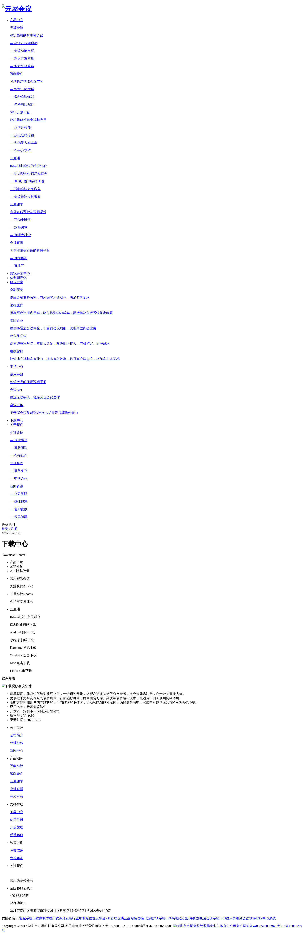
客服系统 (25, 918)
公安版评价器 (189, 918)
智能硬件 (16, 773)
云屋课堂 (16, 781)
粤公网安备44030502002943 (256, 926)
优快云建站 (125, 918)
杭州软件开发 (59, 918)
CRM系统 (172, 918)
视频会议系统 (209, 918)
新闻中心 (16, 750)
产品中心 (16, 20)
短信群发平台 (95, 918)
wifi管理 (111, 918)
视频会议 (16, 766)
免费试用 (16, 850)
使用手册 (16, 819)
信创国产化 (18, 278)
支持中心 (16, 366)
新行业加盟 (77, 918)
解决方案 (16, 282)
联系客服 (16, 835)
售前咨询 (16, 858)
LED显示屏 (227, 918)
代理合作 (16, 743)
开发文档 (16, 827)
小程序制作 (40, 918)
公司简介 (16, 735)
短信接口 (140, 918)
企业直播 (16, 789)
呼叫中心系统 (266, 918)
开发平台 (16, 796)
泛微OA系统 (156, 918)
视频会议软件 (246, 918)
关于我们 (16, 424)
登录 (5, 529)
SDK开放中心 (20, 273)
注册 (14, 529)
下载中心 (16, 420)
